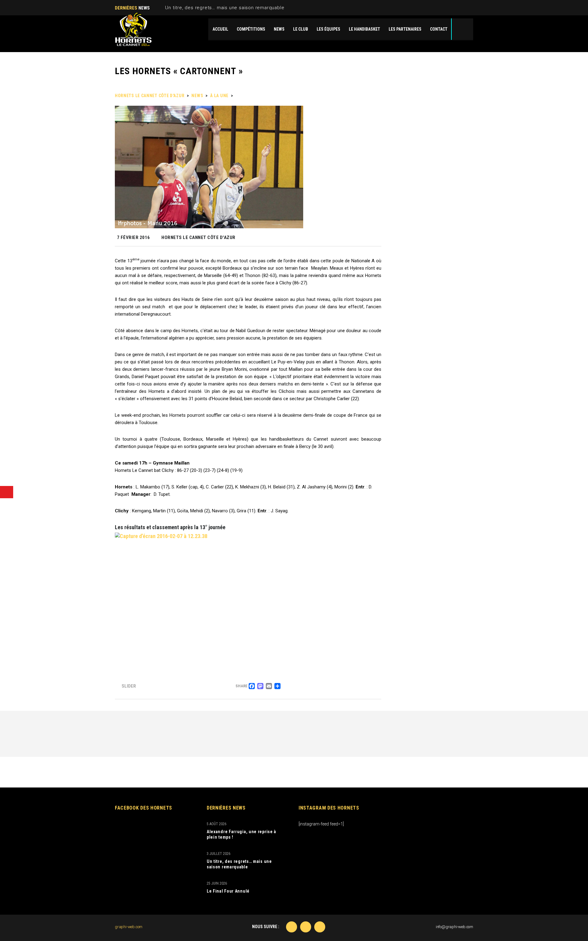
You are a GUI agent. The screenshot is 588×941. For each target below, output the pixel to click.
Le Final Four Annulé (228, 891)
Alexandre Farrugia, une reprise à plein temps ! (241, 834)
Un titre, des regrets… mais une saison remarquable (224, 7)
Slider (129, 686)
